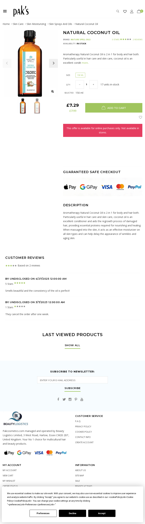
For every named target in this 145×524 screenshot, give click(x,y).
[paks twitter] (64, 399)
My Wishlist (9, 480)
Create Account (84, 442)
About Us (80, 470)
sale (77, 480)
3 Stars (127, 39)
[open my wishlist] (124, 11)
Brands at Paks (83, 486)
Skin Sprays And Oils (60, 24)
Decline (72, 513)
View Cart (8, 475)
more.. (85, 62)
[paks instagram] (70, 399)
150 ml (80, 75)
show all (72, 345)
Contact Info (83, 437)
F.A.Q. (78, 421)
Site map (79, 475)
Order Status (10, 486)
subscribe (73, 388)
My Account (10, 470)
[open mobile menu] (5, 11)
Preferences (43, 513)
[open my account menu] (131, 11)
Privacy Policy (83, 426)
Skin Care (18, 24)
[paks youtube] (82, 399)
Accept (102, 513)
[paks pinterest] (76, 399)
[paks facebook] (58, 399)
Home (6, 24)
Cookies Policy (83, 431)
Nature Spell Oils (81, 39)
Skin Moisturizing (36, 24)
